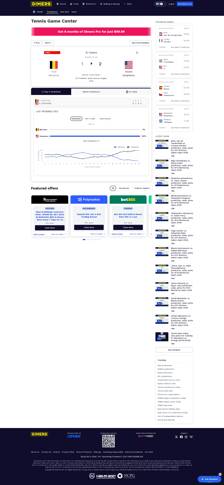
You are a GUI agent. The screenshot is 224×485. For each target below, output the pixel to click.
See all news (174, 350)
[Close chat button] (220, 474)
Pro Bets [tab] (133, 92)
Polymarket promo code (169, 380)
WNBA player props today (169, 402)
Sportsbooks (124, 188)
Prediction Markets (141, 188)
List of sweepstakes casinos (170, 416)
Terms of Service (84, 452)
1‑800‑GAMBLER (135, 456)
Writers (56, 452)
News (74, 12)
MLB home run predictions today (173, 413)
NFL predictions (165, 376)
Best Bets (64, 12)
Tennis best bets (165, 391)
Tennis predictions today (169, 387)
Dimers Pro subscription (169, 394)
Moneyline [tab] (76, 119)
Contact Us (46, 452)
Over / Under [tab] (90, 119)
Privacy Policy (68, 452)
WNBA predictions (166, 369)
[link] (176, 437)
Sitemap (97, 452)
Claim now (50, 228)
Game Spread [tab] (105, 119)
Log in (171, 4)
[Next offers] (151, 216)
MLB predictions (165, 373)
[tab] (51, 91)
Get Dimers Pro (185, 4)
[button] (36, 42)
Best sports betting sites (169, 409)
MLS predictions (165, 365)
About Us (35, 452)
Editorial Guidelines (134, 452)
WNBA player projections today (172, 398)
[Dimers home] (41, 4)
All (113, 188)
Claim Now (89, 227)
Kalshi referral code (166, 384)
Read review (38, 234)
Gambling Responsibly (113, 452)
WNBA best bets (165, 405)
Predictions (52, 12)
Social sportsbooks (166, 420)
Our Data (149, 452)
